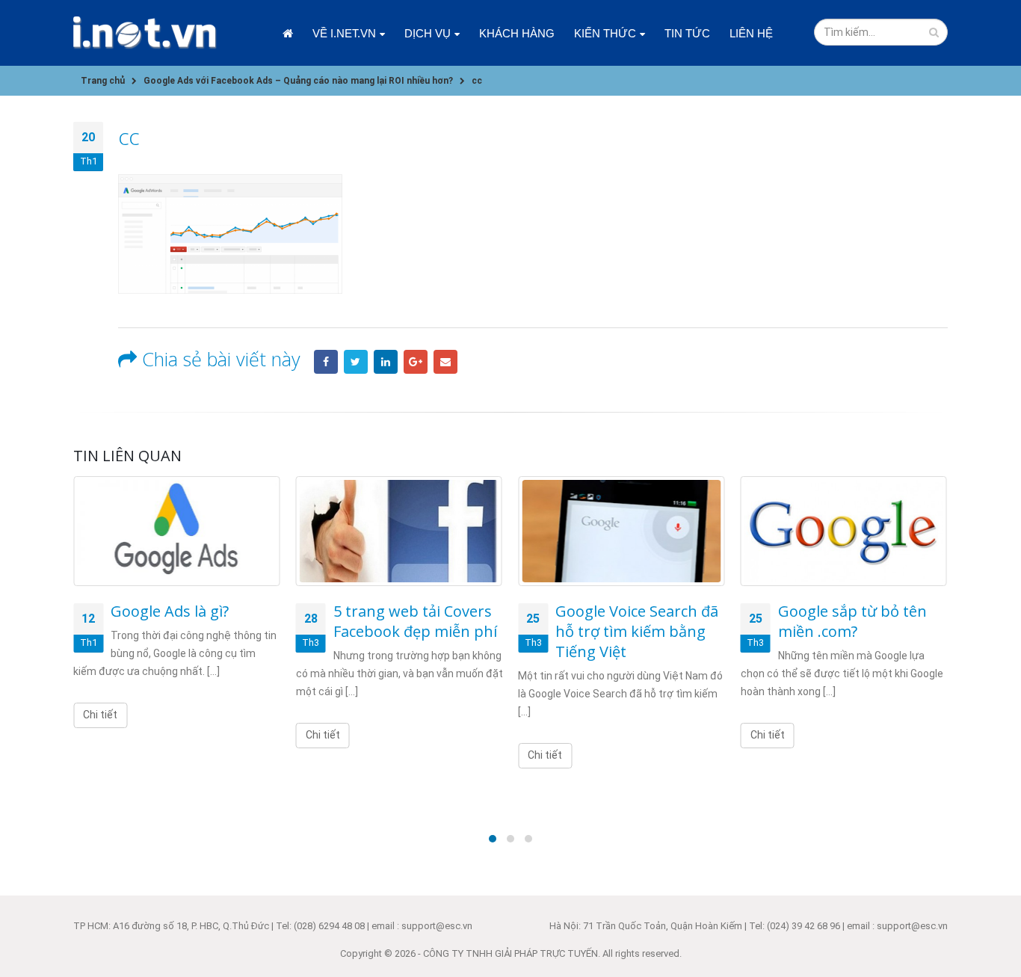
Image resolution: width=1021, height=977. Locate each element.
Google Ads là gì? (170, 611)
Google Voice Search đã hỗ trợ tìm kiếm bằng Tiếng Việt (636, 631)
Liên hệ (751, 33)
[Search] (933, 32)
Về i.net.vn (344, 33)
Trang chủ (288, 33)
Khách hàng (517, 33)
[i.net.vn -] (145, 32)
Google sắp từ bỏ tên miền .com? (852, 621)
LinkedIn (386, 362)
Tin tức (687, 33)
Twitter (356, 362)
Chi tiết (100, 715)
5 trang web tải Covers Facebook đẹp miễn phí (415, 621)
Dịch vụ (427, 33)
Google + (416, 362)
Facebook (326, 362)
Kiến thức (605, 33)
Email (445, 362)
